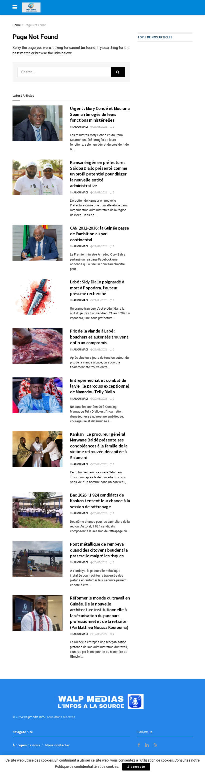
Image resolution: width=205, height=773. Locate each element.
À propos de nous (26, 745)
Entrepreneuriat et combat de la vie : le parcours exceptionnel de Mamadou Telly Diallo (99, 386)
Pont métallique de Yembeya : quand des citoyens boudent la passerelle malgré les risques (99, 550)
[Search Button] (118, 72)
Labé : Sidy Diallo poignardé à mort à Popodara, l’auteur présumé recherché (97, 287)
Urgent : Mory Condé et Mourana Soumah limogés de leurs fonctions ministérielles (100, 114)
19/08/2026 (100, 634)
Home (16, 25)
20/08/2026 (100, 398)
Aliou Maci (81, 126)
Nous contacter (57, 745)
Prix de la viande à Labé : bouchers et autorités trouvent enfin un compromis (99, 336)
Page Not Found (35, 25)
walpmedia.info (34, 717)
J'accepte (136, 767)
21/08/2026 (100, 126)
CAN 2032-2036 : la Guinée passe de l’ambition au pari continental (99, 234)
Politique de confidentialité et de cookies (86, 767)
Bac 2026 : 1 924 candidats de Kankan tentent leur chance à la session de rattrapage (100, 501)
